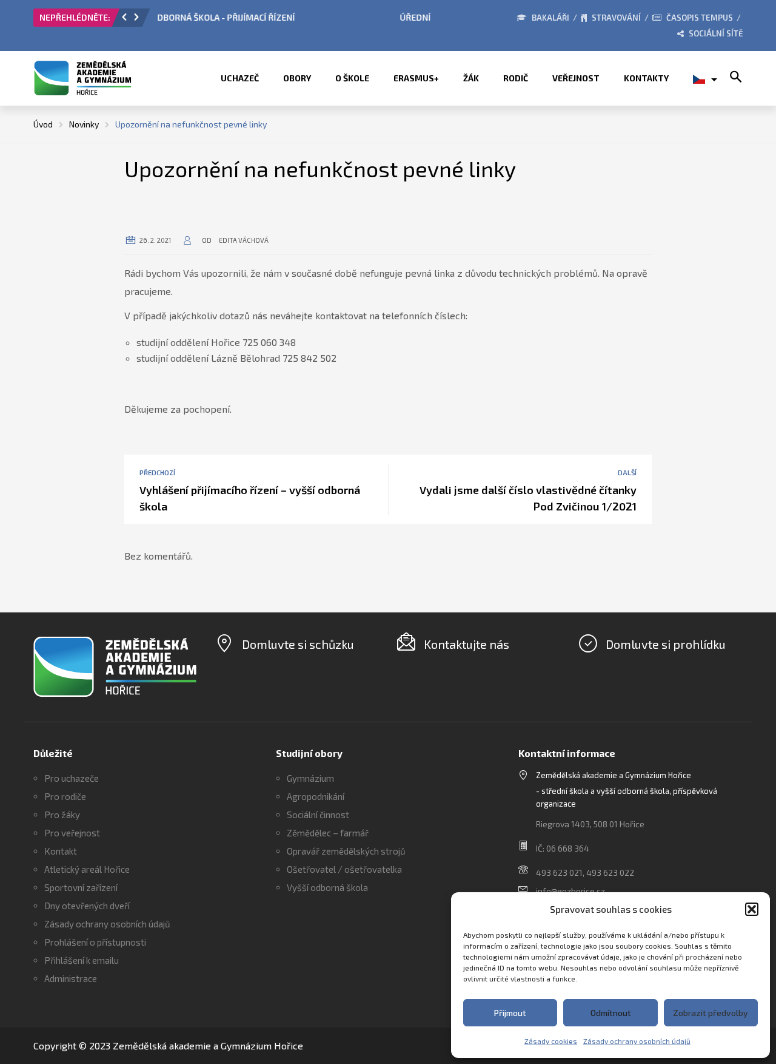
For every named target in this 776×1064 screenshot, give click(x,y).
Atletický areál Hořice (87, 869)
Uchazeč (240, 78)
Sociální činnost (318, 814)
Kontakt (60, 850)
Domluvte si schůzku (298, 644)
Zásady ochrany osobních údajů (637, 1041)
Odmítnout (610, 1013)
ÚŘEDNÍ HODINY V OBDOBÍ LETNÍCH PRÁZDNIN (250, 17)
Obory (297, 78)
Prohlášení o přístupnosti (95, 942)
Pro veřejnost (72, 832)
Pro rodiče (65, 796)
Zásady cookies (550, 1041)
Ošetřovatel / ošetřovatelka (344, 869)
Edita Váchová (244, 240)
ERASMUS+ (416, 78)
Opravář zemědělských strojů (346, 850)
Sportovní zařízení (81, 887)
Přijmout (510, 1013)
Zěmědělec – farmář (328, 832)
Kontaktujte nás (466, 644)
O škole (352, 78)
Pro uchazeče (71, 778)
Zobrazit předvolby (710, 1013)
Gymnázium (310, 778)
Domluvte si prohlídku (666, 644)
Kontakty (646, 78)
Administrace (70, 978)
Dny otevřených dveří (87, 905)
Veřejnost (576, 78)
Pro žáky (62, 814)
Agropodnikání (315, 796)
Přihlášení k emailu (81, 960)
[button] (752, 909)
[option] (294, 20)
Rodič (515, 78)
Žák (471, 78)
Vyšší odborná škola (327, 887)
